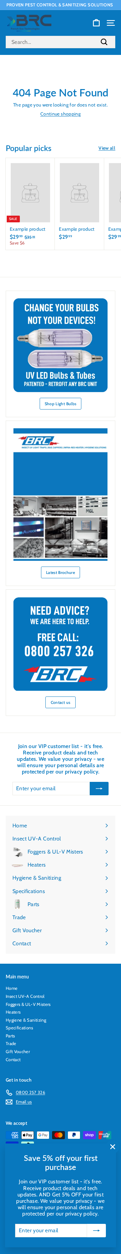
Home (11, 988)
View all (106, 148)
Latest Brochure (60, 572)
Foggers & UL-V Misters (28, 1004)
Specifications (19, 1027)
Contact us (61, 702)
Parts (10, 1035)
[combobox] (60, 42)
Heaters (13, 1012)
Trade (11, 1043)
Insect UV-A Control (25, 996)
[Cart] (96, 23)
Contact (13, 1059)
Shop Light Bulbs (61, 403)
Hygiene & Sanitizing (26, 1020)
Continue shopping (60, 114)
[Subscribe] (96, 1230)
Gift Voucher (18, 1051)
